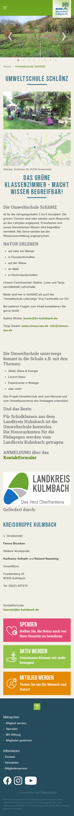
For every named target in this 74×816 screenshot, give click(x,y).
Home (7, 66)
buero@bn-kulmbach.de (40, 318)
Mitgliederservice (16, 768)
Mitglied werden (16, 723)
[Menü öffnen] (5, 8)
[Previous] (10, 36)
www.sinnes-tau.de (34, 326)
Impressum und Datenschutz (37, 792)
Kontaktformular (20, 457)
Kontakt (10, 756)
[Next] (63, 36)
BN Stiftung (13, 734)
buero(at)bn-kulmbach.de (21, 609)
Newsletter (12, 762)
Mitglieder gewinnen (18, 740)
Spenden (11, 728)
